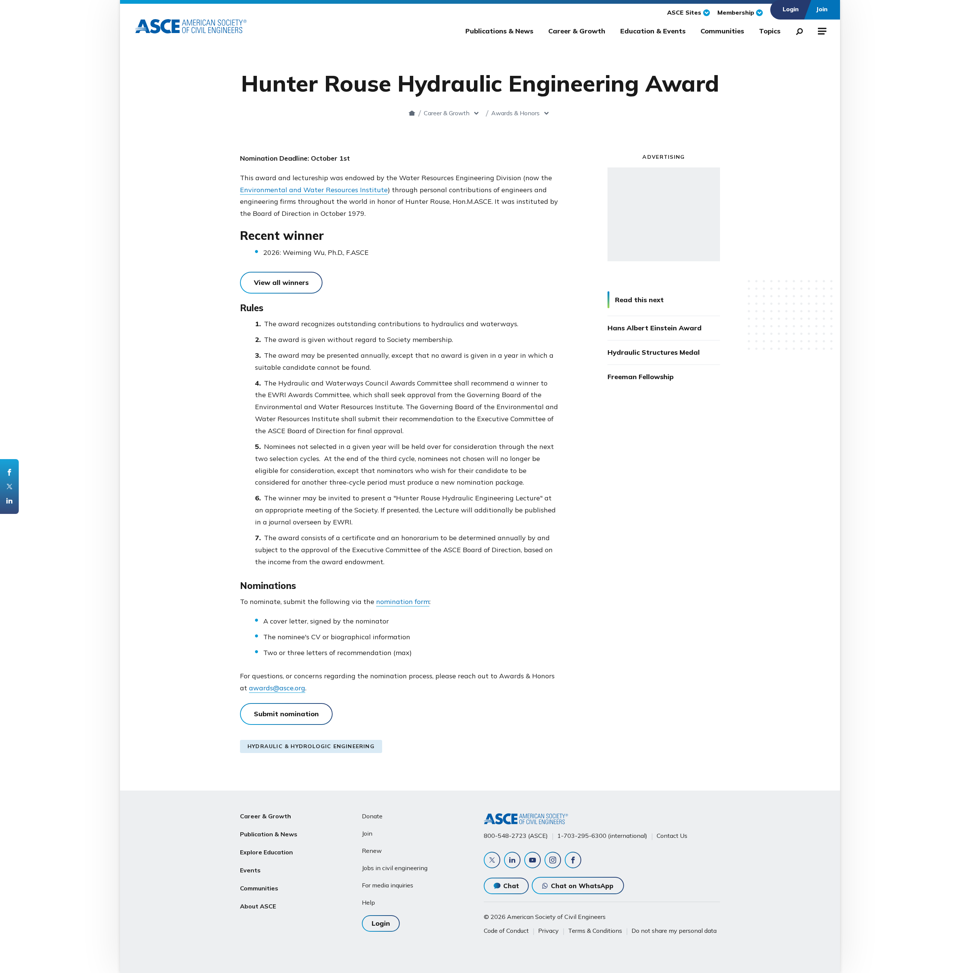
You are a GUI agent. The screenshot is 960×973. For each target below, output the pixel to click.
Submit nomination (286, 713)
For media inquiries (387, 885)
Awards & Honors (515, 113)
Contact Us (672, 835)
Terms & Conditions (595, 930)
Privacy (548, 930)
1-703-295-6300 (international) (602, 835)
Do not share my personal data (674, 930)
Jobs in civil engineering (395, 868)
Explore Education (266, 852)
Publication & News (268, 834)
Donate (372, 816)
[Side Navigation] (821, 30)
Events (250, 870)
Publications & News (499, 31)
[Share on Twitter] (9, 486)
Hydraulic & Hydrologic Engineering (311, 746)
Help (368, 902)
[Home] (412, 113)
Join (367, 833)
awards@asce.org (277, 688)
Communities (722, 31)
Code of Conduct (506, 930)
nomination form (402, 601)
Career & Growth (576, 31)
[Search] (797, 30)
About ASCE (258, 906)
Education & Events (653, 31)
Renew (372, 850)
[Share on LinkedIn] (9, 501)
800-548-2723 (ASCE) (516, 835)
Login (381, 923)
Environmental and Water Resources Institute (314, 189)
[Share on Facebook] (9, 472)
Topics (769, 31)
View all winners (281, 282)
